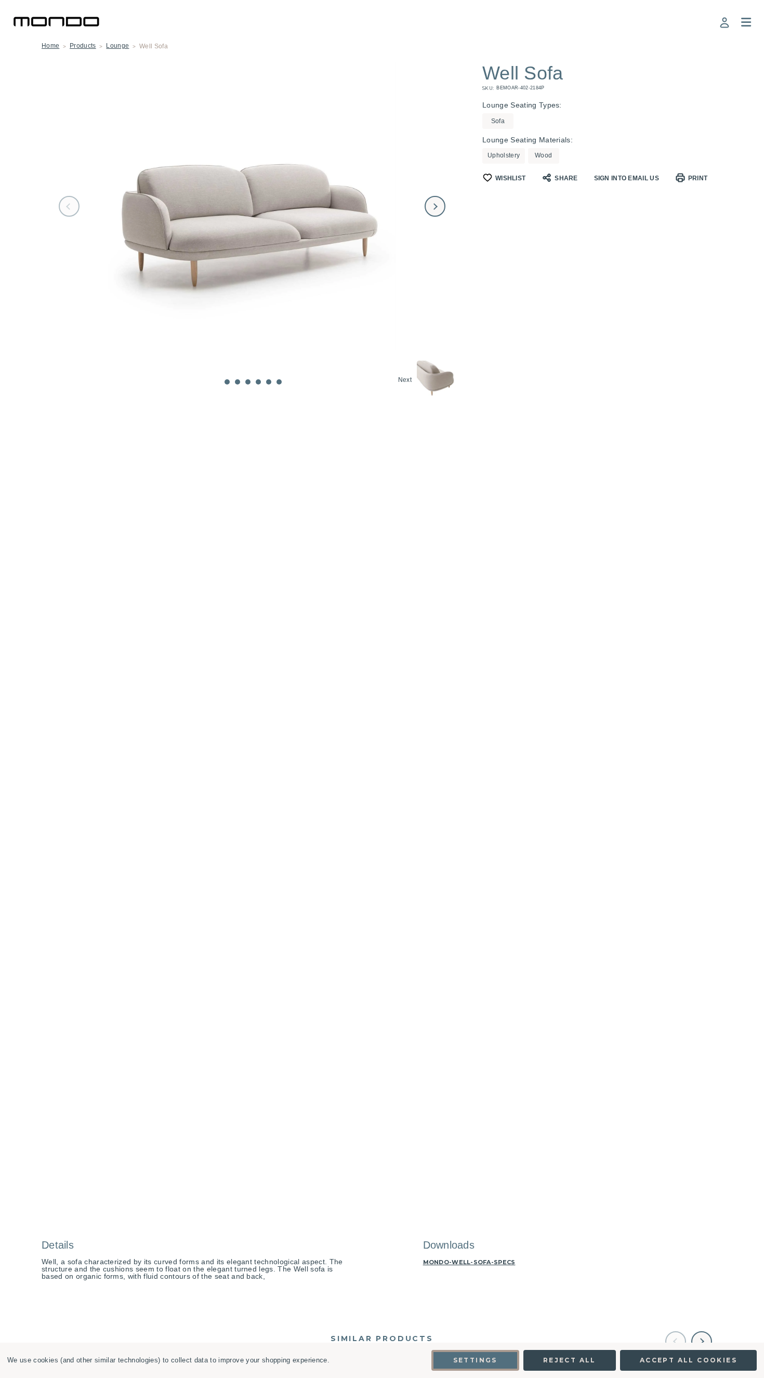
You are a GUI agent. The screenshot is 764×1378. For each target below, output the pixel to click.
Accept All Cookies (688, 1360)
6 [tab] (279, 382)
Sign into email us (626, 178)
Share (566, 178)
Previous (69, 206)
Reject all (569, 1360)
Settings (475, 1360)
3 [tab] (248, 382)
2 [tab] (237, 382)
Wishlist (510, 178)
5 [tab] (268, 382)
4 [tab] (258, 382)
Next (435, 206)
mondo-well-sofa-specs (469, 1262)
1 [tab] (227, 382)
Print (698, 178)
